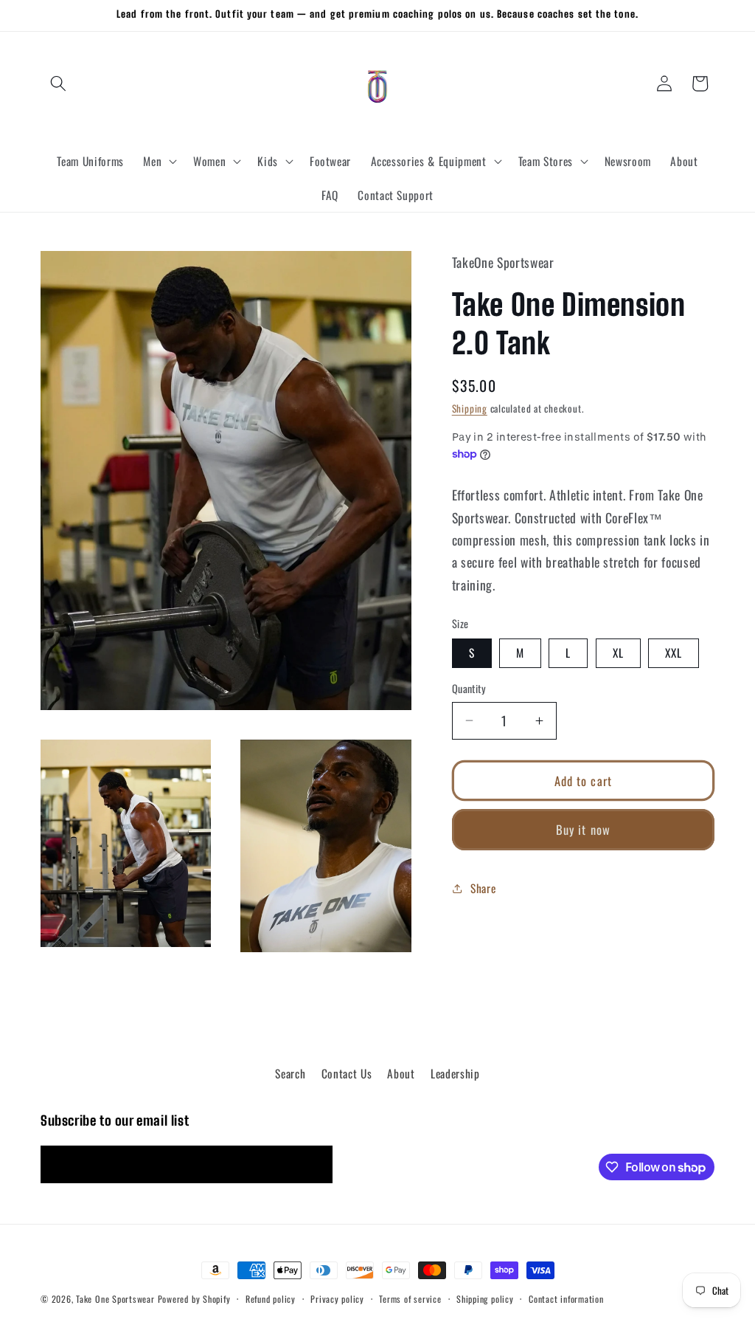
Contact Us (346, 1073)
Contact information (566, 1298)
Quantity (469, 688)
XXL (673, 652)
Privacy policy (337, 1298)
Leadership (455, 1073)
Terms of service (410, 1298)
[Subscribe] (314, 1165)
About (400, 1073)
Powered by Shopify (194, 1298)
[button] (58, 83)
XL (618, 652)
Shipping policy (485, 1298)
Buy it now (583, 829)
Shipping (469, 408)
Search (290, 1073)
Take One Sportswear (115, 1298)
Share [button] (482, 888)
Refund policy (271, 1298)
